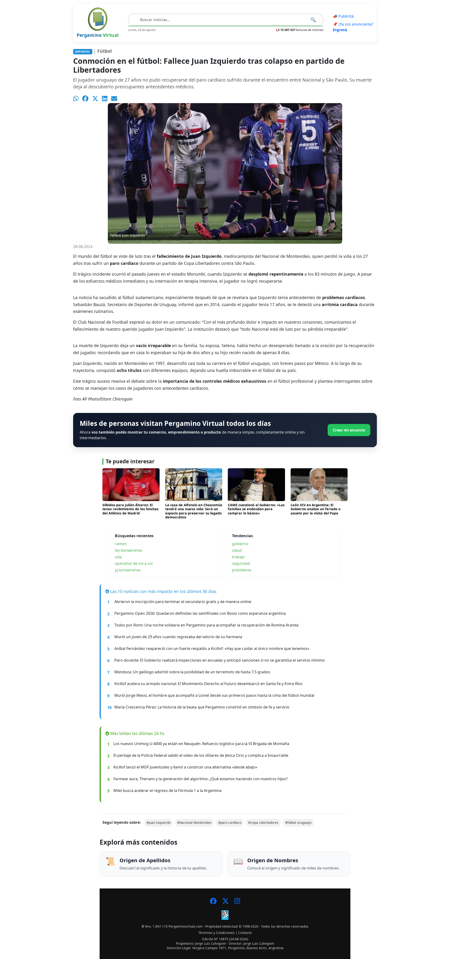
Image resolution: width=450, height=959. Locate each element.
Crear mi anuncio (349, 430)
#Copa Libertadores (263, 822)
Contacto (245, 932)
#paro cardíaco (229, 822)
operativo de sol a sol (134, 563)
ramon (121, 543)
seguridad (241, 563)
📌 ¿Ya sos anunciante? (353, 27)
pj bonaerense (127, 570)
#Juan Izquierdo (158, 822)
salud (237, 550)
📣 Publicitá (343, 16)
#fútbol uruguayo (298, 822)
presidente (241, 570)
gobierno (240, 543)
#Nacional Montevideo (194, 822)
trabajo (238, 556)
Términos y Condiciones (216, 932)
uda (118, 556)
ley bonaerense (128, 550)
